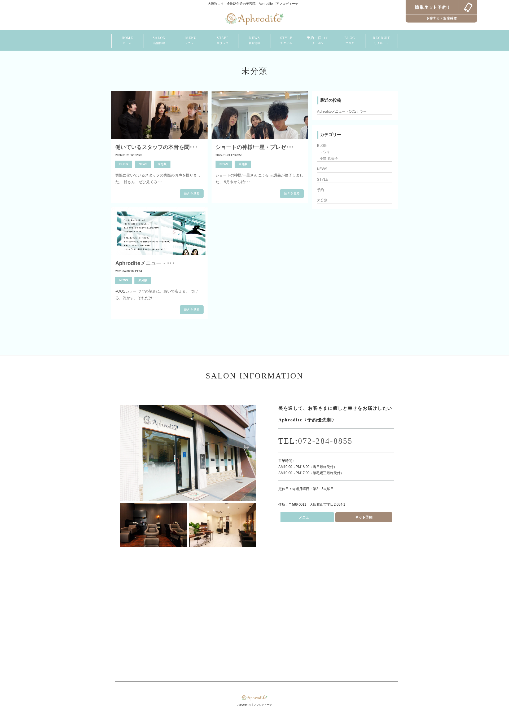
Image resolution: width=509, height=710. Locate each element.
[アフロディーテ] (254, 18)
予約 (320, 190)
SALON (159, 40)
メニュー (306, 517)
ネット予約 (363, 517)
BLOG (349, 40)
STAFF (223, 40)
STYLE (286, 40)
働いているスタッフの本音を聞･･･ (156, 147)
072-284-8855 (325, 440)
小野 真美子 (329, 158)
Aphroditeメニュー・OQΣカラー (342, 111)
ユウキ (325, 152)
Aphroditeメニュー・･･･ (145, 263)
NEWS (254, 40)
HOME (127, 40)
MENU (191, 40)
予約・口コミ (318, 40)
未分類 (162, 164)
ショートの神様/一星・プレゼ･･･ (255, 147)
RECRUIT (381, 40)
